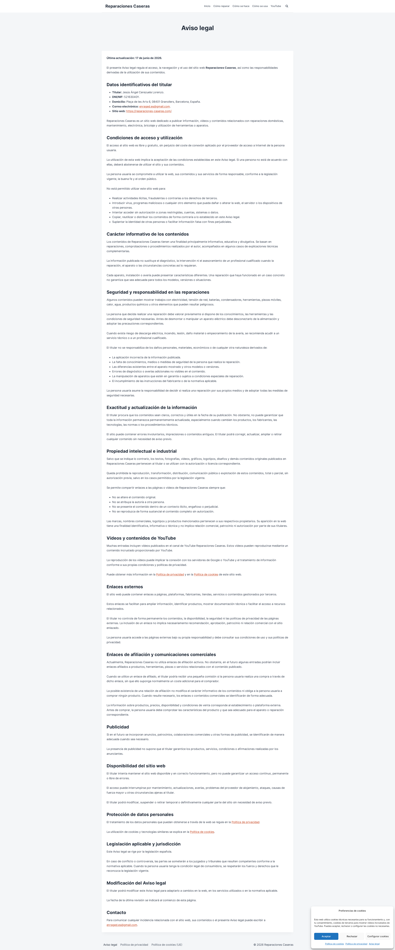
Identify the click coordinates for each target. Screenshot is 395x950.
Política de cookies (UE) (167, 944)
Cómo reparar (221, 6)
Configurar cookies (378, 936)
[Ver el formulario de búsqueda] (287, 6)
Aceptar (326, 936)
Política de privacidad (356, 943)
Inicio (207, 6)
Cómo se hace (241, 6)
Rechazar (352, 936)
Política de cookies (334, 943)
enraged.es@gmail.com (154, 106)
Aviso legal (374, 943)
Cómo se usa (260, 6)
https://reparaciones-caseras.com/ (148, 111)
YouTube (276, 6)
